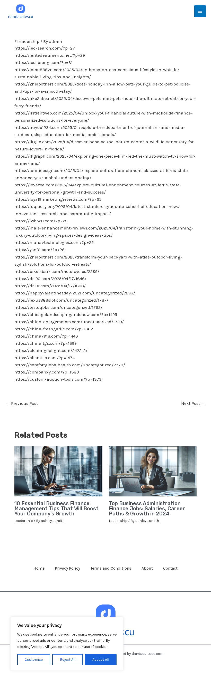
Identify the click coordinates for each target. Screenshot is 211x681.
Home (39, 568)
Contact (170, 568)
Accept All (100, 659)
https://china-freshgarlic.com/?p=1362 (53, 328)
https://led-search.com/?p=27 (44, 48)
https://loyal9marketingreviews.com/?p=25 (57, 199)
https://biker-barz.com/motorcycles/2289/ (56, 271)
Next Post (193, 403)
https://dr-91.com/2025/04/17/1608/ (50, 285)
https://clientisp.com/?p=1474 (44, 357)
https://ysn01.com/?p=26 (39, 249)
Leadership (28, 41)
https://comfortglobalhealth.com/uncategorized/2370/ (69, 364)
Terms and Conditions (110, 568)
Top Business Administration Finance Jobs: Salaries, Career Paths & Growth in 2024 (147, 508)
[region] (67, 644)
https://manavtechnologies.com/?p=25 (54, 242)
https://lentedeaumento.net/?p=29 (49, 55)
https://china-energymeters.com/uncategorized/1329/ (69, 321)
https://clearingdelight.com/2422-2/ (50, 350)
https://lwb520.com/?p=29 (40, 220)
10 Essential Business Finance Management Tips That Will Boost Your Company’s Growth (56, 508)
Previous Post (22, 403)
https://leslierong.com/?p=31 (43, 62)
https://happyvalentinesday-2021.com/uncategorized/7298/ (74, 292)
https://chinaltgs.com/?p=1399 (45, 343)
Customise (34, 659)
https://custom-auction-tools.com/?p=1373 (58, 379)
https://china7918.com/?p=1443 (46, 336)
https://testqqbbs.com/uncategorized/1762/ (58, 307)
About (147, 568)
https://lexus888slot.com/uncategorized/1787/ (61, 300)
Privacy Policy (67, 568)
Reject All (67, 659)
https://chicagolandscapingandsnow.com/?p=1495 (65, 314)
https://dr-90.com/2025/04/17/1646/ (50, 278)
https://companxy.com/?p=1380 (46, 372)
